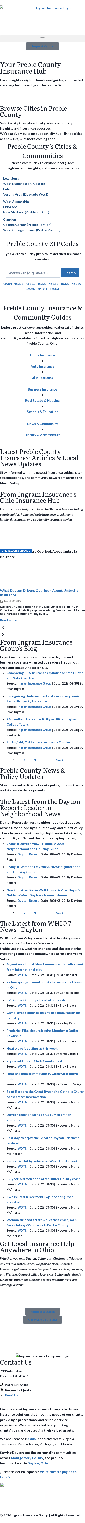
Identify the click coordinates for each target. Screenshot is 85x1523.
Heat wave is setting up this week (32, 1048)
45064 (7, 283)
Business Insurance (42, 389)
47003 (54, 289)
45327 (65, 283)
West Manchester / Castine (24, 183)
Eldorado (10, 207)
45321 (53, 283)
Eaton (7, 189)
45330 (76, 283)
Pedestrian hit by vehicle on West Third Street (42, 1161)
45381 (42, 289)
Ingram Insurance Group (34, 683)
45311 (30, 283)
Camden (9, 219)
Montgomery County (27, 1458)
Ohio (32, 1439)
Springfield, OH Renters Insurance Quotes (39, 742)
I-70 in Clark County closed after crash (36, 1000)
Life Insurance (42, 377)
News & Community (42, 424)
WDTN (22, 975)
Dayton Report (28, 854)
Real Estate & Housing (42, 400)
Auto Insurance (42, 366)
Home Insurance (42, 355)
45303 (18, 283)
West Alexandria (16, 201)
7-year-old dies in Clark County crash (35, 1061)
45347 (31, 289)
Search (70, 273)
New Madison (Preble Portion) (26, 212)
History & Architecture (42, 435)
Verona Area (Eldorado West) (25, 194)
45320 (41, 283)
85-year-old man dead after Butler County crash (43, 1179)
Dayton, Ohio (37, 1463)
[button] (42, 38)
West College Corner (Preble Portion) (31, 230)
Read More (8, 620)
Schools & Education (42, 411)
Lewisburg (11, 178)
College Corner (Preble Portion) (27, 224)
